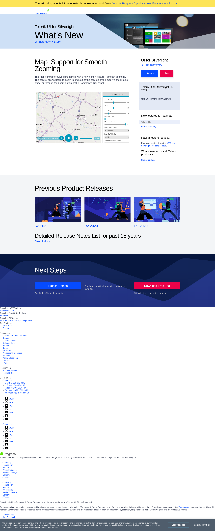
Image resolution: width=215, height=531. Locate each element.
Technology (7, 465)
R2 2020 (91, 226)
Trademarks (184, 507)
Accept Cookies (178, 525)
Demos (5, 338)
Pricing (5, 328)
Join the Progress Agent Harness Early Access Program (145, 3)
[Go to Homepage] (48, 14)
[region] (107, 525)
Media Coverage (9, 472)
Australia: (17, 393)
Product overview (153, 65)
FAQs (4, 363)
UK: (15, 385)
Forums (5, 345)
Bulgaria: (16, 390)
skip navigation (41, 14)
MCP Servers (6, 321)
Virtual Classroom (10, 358)
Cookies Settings (202, 525)
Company (6, 462)
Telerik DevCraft (7, 311)
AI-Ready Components (22, 321)
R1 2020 (141, 226)
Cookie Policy (117, 525)
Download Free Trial (157, 285)
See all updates (148, 160)
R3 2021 (41, 226)
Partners (6, 355)
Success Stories (9, 370)
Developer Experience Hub (14, 336)
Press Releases (9, 470)
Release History (148, 126)
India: (15, 388)
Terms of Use (8, 515)
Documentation (9, 340)
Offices (5, 477)
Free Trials (7, 326)
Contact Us (7, 380)
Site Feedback (8, 517)
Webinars (6, 350)
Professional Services (12, 353)
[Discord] (6, 419)
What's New (146, 122)
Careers (6, 475)
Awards (5, 467)
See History (42, 241)
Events (5, 360)
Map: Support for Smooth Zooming (156, 99)
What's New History (48, 41)
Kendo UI (4, 316)
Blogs (5, 348)
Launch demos (58, 285)
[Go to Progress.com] (8, 455)
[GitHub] (6, 416)
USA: (15, 383)
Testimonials (8, 373)
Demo (150, 73)
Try (166, 73)
